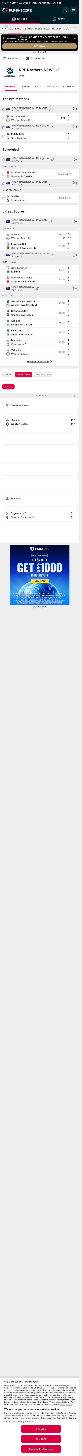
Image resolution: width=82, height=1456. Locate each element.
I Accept (41, 1429)
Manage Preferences (41, 1449)
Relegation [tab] (43, 374)
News (38, 86)
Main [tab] (8, 374)
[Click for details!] (39, 118)
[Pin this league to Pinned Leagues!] (57, 70)
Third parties (66, 1404)
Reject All (40, 1438)
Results (52, 86)
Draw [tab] (8, 386)
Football (14, 58)
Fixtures (68, 86)
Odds (25, 86)
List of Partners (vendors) (19, 1421)
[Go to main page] (19, 10)
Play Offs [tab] (24, 374)
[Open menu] (73, 10)
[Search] (65, 10)
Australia (38, 58)
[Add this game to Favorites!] (3, 118)
